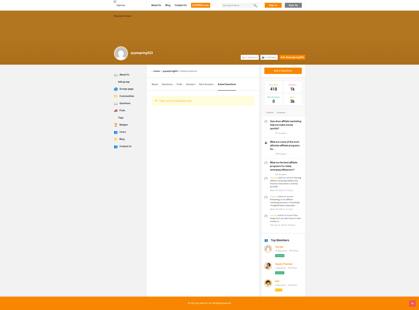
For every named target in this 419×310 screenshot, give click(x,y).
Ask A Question (283, 70)
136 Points (292, 285)
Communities (126, 96)
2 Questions (280, 267)
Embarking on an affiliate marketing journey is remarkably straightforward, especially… (285, 202)
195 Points (293, 250)
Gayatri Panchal (283, 264)
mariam (273, 177)
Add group (123, 82)
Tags (121, 117)
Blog (167, 5)
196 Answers (281, 153)
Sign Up (293, 5)
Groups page (126, 89)
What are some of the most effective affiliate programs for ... (285, 145)
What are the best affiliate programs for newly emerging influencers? (283, 166)
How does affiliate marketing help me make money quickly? (285, 125)
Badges (123, 124)
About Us (156, 5)
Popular (269, 112)
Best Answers (206, 84)
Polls (179, 84)
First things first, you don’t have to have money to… (285, 218)
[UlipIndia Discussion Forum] (130, 5)
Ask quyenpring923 (292, 57)
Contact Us (181, 5)
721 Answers (281, 133)
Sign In (273, 5)
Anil (277, 281)
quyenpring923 (142, 53)
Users (122, 132)
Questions (251, 57)
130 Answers (281, 174)
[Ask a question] (412, 303)
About (155, 84)
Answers (190, 84)
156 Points (292, 267)
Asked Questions (227, 84)
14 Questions (281, 250)
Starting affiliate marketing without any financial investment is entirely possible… (285, 182)
